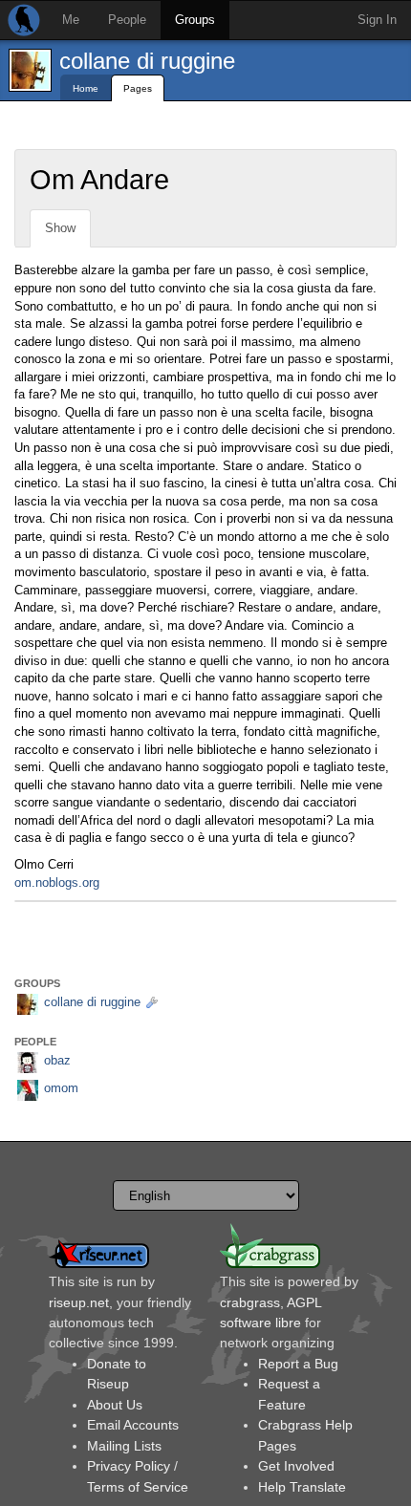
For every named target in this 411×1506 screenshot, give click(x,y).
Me (70, 19)
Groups (195, 19)
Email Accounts (133, 1424)
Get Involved (296, 1466)
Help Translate (302, 1487)
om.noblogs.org (56, 882)
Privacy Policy (128, 1466)
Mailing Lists (124, 1445)
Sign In (377, 19)
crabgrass (250, 1302)
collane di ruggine (147, 61)
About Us (114, 1404)
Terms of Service (137, 1487)
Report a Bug (298, 1363)
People (127, 19)
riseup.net (79, 1302)
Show (60, 228)
